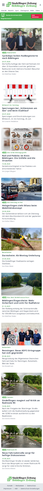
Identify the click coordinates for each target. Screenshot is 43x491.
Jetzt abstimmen (35, 16)
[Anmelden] (40, 5)
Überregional (24, 11)
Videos (38, 11)
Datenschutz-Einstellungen (30, 489)
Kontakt (10, 486)
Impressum (8, 489)
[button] (3, 5)
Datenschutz (31, 486)
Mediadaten (20, 486)
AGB (16, 489)
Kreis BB (3, 11)
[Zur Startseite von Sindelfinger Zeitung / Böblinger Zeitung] (21, 4)
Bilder (32, 11)
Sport (17, 11)
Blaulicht (11, 11)
